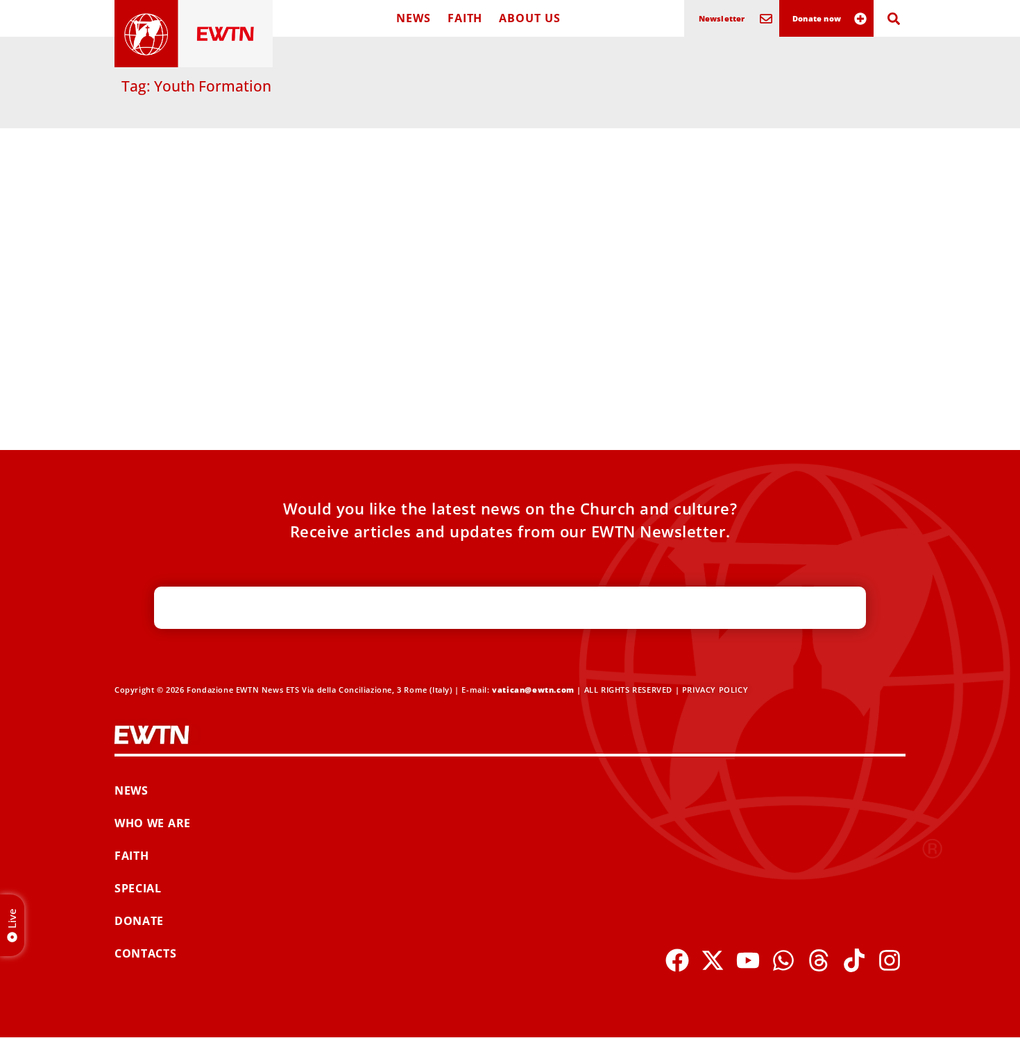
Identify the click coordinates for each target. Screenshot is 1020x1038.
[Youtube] (748, 960)
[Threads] (819, 960)
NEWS (413, 18)
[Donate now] (860, 18)
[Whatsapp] (783, 960)
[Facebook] (677, 960)
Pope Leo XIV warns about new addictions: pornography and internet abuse (243, 340)
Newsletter (722, 18)
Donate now (816, 18)
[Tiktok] (854, 960)
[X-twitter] (713, 960)
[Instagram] (890, 960)
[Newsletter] (766, 18)
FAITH (465, 18)
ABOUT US (529, 18)
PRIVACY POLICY (715, 689)
